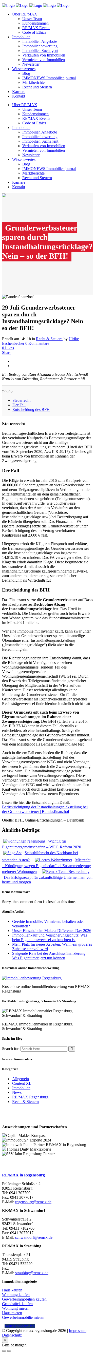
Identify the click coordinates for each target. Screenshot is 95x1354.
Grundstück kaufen (17, 1304)
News (17, 1092)
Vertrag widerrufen (20, 1326)
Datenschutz (12, 1335)
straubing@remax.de (31, 1273)
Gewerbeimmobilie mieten (23, 1317)
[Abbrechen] (4, 1351)
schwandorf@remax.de (33, 1237)
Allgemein (20, 1079)
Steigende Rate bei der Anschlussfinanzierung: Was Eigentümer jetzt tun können (49, 955)
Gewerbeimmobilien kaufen (24, 1299)
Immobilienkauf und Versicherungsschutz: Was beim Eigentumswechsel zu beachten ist (49, 937)
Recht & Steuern (49, 339)
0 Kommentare (37, 343)
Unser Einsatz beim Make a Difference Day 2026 (51, 930)
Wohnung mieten (15, 1308)
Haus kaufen (12, 1290)
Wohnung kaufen (16, 1294)
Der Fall (19, 405)
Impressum (77, 1330)
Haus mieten (12, 1313)
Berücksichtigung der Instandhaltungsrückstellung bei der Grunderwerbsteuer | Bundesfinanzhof (45, 809)
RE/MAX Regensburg (30, 1097)
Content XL (21, 1083)
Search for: (11, 1048)
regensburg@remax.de (33, 1202)
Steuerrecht (21, 400)
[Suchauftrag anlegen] (9, 1351)
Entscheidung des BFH (31, 409)
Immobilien (21, 1088)
